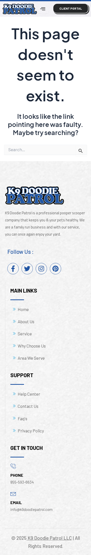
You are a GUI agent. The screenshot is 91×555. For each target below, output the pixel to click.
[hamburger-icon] (42, 8)
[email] (13, 493)
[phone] (13, 466)
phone (16, 475)
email (16, 502)
